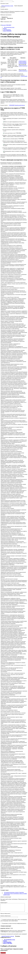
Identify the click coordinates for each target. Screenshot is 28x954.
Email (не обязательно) (5, 915)
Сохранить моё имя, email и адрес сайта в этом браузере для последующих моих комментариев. (14, 920)
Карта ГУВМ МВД (7, 30)
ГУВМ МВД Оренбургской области (17, 105)
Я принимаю (14, 923)
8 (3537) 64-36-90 (22, 63)
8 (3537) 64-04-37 (22, 61)
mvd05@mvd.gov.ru (23, 65)
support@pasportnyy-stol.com (7, 936)
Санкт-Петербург (7, 29)
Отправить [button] (3, 952)
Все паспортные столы (9, 27)
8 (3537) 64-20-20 (22, 62)
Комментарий (4, 902)
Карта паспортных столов (7, 5)
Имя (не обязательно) (5, 913)
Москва (5, 28)
